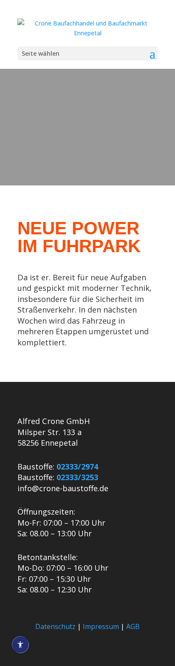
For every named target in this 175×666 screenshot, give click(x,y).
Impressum (101, 626)
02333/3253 (77, 477)
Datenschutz (55, 626)
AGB (133, 626)
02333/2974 (77, 466)
